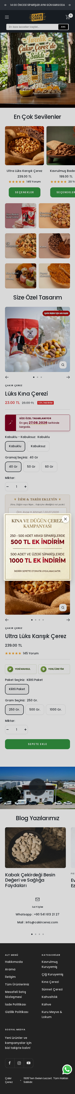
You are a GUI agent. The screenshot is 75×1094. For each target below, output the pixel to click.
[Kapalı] (65, 519)
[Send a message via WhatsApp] (67, 1069)
